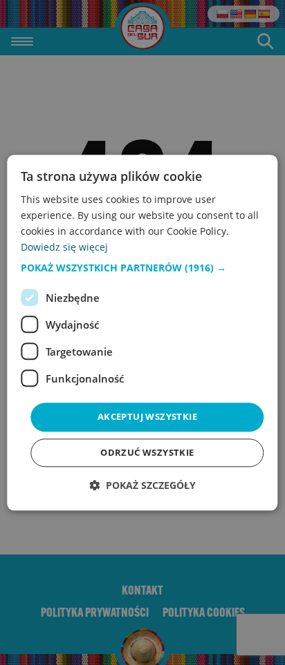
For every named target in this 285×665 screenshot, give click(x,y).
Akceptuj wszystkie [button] (147, 417)
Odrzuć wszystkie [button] (147, 452)
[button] (142, 268)
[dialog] (142, 332)
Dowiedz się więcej (64, 246)
